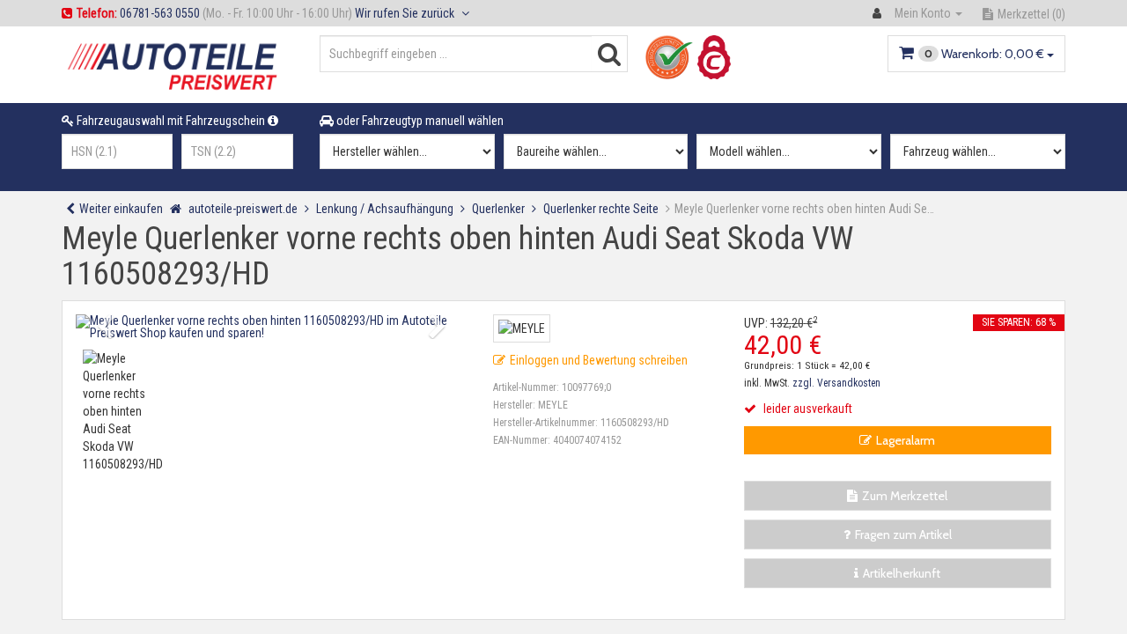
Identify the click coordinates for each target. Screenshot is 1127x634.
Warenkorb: (984, 54)
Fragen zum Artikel (903, 534)
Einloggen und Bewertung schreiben (599, 360)
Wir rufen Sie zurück (406, 13)
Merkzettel (1031, 14)
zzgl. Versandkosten (836, 383)
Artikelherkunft (901, 573)
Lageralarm (905, 440)
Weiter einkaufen (121, 209)
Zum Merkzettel (904, 496)
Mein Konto (923, 13)
